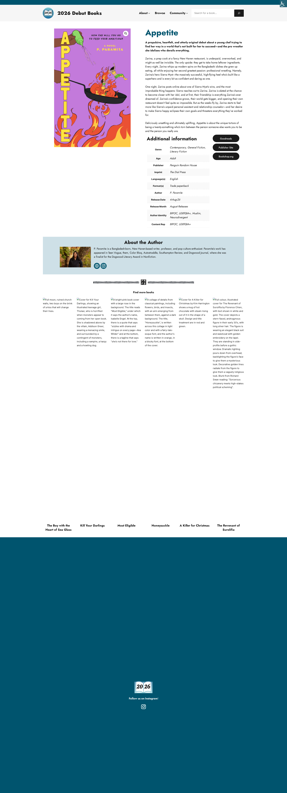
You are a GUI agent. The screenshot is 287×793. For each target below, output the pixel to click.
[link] (283, 3)
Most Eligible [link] (126, 526)
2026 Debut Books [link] (79, 13)
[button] (125, 33)
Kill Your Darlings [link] (92, 526)
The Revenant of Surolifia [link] (228, 528)
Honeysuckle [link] (161, 526)
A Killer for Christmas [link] (194, 526)
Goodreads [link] (226, 138)
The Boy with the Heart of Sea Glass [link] (58, 528)
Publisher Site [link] (226, 147)
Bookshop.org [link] (226, 156)
